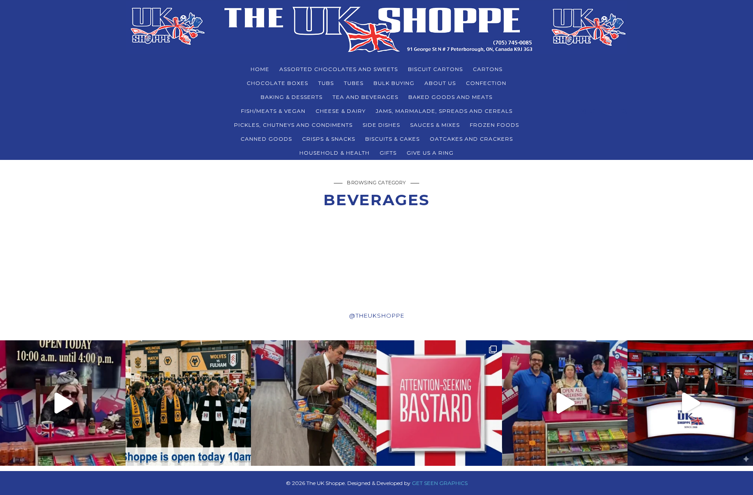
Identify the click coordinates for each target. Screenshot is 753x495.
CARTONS (487, 69)
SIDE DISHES (381, 125)
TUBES (353, 83)
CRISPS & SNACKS (328, 139)
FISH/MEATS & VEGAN (273, 111)
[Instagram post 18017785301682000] (690, 403)
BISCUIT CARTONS (435, 69)
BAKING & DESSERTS (291, 97)
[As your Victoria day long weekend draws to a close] (63, 403)
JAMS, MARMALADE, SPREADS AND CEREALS (444, 111)
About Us (440, 83)
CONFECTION (486, 83)
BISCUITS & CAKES (392, 139)
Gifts (388, 152)
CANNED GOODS (266, 139)
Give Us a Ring (430, 152)
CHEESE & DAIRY (340, 111)
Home (260, 69)
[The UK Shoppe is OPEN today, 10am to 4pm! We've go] (188, 403)
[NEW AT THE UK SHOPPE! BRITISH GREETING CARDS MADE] (439, 403)
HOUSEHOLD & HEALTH (334, 152)
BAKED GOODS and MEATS (450, 97)
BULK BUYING (393, 83)
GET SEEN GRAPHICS (440, 483)
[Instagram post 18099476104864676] (565, 403)
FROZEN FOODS (494, 125)
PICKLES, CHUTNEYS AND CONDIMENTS (293, 125)
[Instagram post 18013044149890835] (313, 403)
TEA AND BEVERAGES (365, 97)
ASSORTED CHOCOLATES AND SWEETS (338, 69)
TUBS (326, 83)
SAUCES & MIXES (435, 125)
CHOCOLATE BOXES (277, 83)
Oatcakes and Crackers (471, 139)
